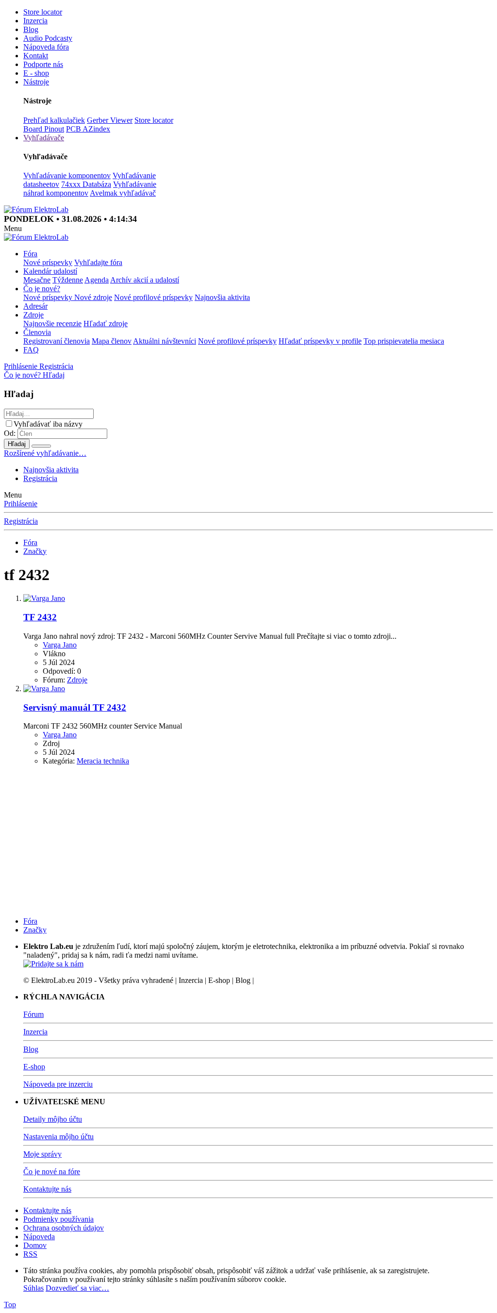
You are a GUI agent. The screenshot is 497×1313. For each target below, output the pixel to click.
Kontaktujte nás (47, 1189)
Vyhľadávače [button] (43, 137)
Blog (30, 29)
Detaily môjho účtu (52, 1119)
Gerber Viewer (110, 120)
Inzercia (35, 21)
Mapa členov (112, 341)
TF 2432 (40, 617)
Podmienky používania (58, 1219)
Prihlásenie (20, 503)
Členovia (37, 332)
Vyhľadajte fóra (98, 262)
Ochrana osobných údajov (63, 1228)
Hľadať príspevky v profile (320, 341)
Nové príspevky (47, 262)
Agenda (96, 280)
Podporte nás (43, 64)
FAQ (31, 350)
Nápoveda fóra (46, 47)
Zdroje (33, 315)
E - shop (36, 73)
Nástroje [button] (36, 82)
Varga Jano (60, 645)
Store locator (42, 12)
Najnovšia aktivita (222, 297)
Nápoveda (39, 1236)
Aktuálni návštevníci (164, 341)
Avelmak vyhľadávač (123, 193)
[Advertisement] (248, 841)
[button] (13, 228)
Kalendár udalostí (50, 271)
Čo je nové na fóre (51, 1171)
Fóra (30, 253)
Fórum (33, 1014)
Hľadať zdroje (105, 323)
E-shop (34, 1067)
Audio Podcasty (47, 38)
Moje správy (42, 1154)
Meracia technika (103, 761)
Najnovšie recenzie (52, 323)
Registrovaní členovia (56, 341)
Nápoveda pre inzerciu (58, 1084)
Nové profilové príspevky (153, 297)
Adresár (35, 306)
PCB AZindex (88, 129)
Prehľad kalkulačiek (54, 120)
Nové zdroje (93, 297)
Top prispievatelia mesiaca (404, 341)
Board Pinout (43, 129)
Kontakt (35, 55)
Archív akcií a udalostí (144, 280)
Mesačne (36, 280)
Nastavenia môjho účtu (58, 1136)
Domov (35, 1245)
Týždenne (67, 280)
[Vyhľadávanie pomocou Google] (41, 446)
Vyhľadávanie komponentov (67, 175)
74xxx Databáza (86, 184)
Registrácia (40, 478)
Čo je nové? (41, 288)
